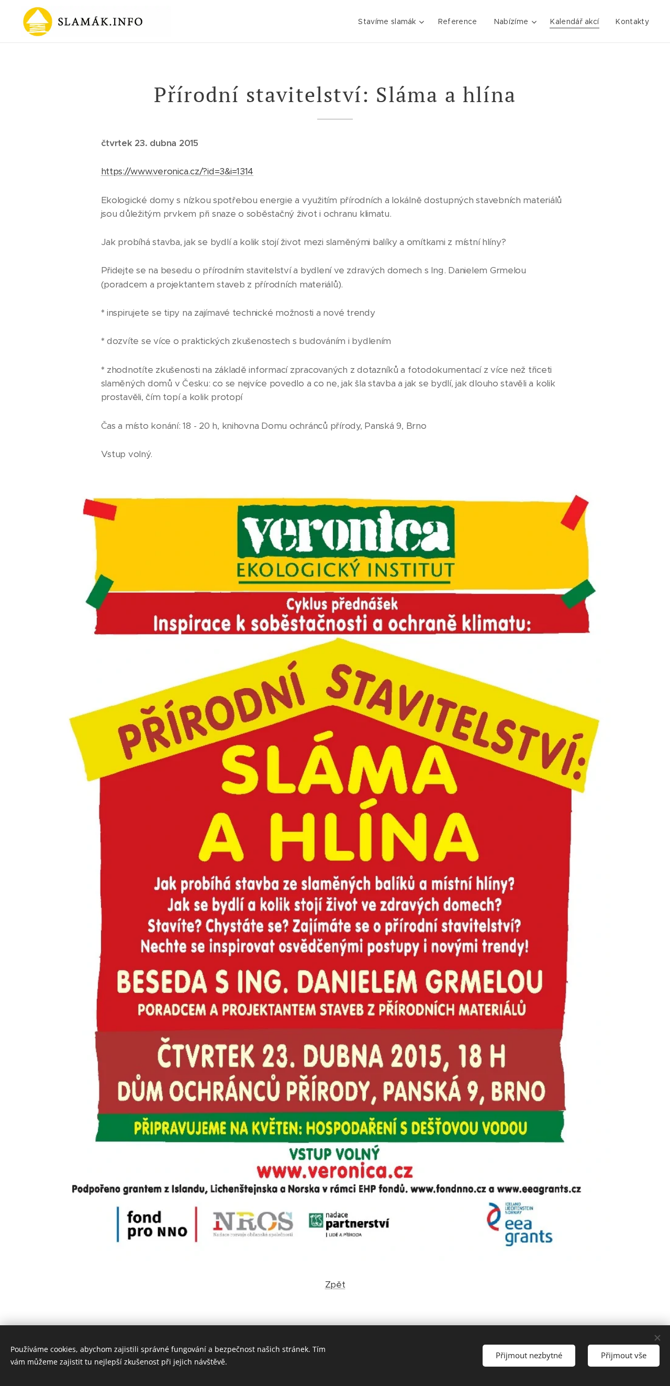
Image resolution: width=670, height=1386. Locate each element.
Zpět (335, 1284)
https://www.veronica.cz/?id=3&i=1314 (177, 171)
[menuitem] (392, 21)
